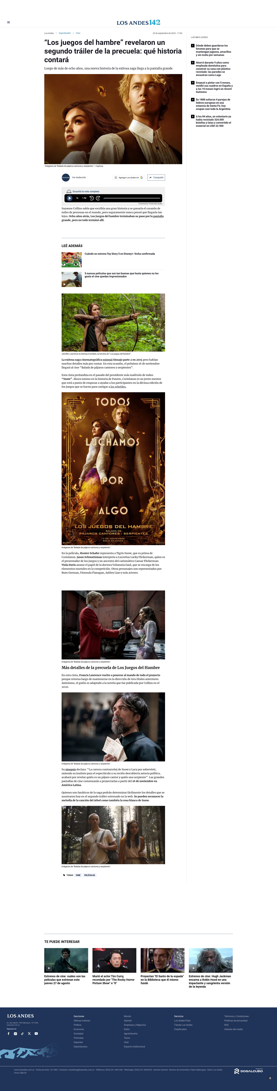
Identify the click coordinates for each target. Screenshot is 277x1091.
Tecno (127, 1038)
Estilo (127, 1029)
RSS (226, 1025)
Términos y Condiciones (236, 1016)
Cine (78, 875)
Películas (89, 875)
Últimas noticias (82, 1020)
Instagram (15, 1033)
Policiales (79, 1038)
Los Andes (49, 33)
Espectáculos (65, 33)
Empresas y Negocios (135, 1025)
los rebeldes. (118, 386)
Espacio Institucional (134, 1046)
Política (77, 1025)
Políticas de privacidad (235, 1020)
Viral (126, 1042)
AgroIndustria (131, 1033)
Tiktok (22, 1033)
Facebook (8, 1033)
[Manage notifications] (270, 1078)
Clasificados (180, 1029)
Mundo (127, 1016)
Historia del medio (233, 1029)
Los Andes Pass (182, 1020)
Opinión (128, 1020)
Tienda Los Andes (183, 1025)
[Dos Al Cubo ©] (248, 1073)
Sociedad (78, 1033)
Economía (79, 1029)
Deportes (78, 1042)
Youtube (36, 1033)
